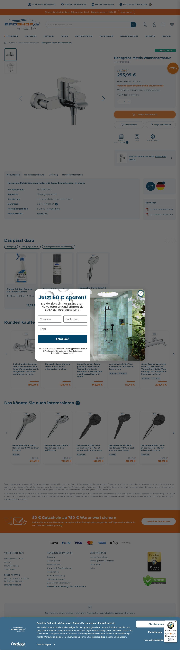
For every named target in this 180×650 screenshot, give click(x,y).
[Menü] (175, 622)
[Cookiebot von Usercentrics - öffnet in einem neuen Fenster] (18, 644)
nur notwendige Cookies (157, 640)
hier (103, 637)
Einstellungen (155, 632)
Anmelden (62, 339)
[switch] (171, 639)
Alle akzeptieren (156, 624)
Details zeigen (44, 644)
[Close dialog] (140, 293)
